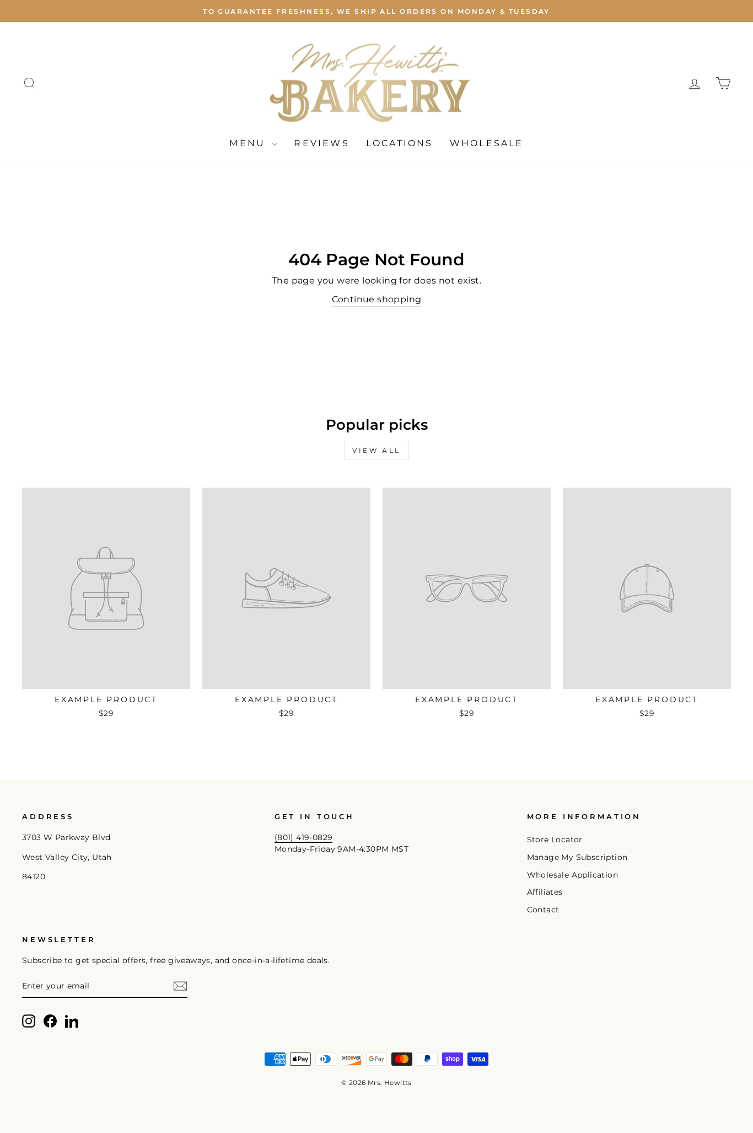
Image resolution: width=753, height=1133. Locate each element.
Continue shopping (377, 299)
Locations (399, 143)
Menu (249, 143)
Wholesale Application (572, 874)
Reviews (321, 143)
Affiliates (545, 892)
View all (376, 450)
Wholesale (487, 143)
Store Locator (555, 839)
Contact (543, 909)
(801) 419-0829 (304, 837)
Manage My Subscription (577, 857)
